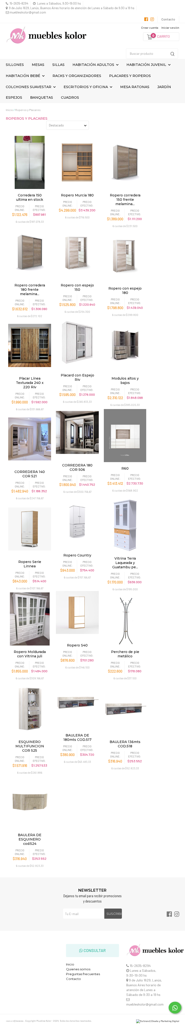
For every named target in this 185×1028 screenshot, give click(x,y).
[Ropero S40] (77, 612)
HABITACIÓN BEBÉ (23, 76)
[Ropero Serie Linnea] (29, 529)
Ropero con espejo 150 (77, 287)
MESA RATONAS (134, 87)
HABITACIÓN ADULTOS (94, 65)
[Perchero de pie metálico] (125, 619)
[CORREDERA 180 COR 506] (77, 432)
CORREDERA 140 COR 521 (29, 474)
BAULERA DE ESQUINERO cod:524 (29, 839)
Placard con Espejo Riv (77, 377)
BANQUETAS (41, 97)
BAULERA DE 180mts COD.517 (77, 737)
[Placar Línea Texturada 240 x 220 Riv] (29, 345)
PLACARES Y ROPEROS (130, 76)
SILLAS (58, 65)
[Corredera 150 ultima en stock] (29, 162)
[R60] (125, 435)
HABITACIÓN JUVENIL (146, 65)
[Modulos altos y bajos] (125, 345)
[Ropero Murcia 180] (77, 162)
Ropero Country (77, 555)
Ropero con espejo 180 (125, 290)
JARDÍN (164, 87)
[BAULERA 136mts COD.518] (125, 709)
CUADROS (70, 97)
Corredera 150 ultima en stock (29, 197)
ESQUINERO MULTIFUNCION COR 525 (29, 746)
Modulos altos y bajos (125, 380)
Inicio (9, 109)
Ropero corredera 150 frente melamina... (125, 199)
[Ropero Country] (77, 522)
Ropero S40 (77, 645)
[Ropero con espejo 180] (125, 255)
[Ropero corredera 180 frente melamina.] (29, 252)
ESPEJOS (14, 97)
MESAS (38, 65)
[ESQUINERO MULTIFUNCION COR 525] (29, 709)
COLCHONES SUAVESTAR (29, 87)
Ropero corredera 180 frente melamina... (29, 289)
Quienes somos (78, 969)
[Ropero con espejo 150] (77, 252)
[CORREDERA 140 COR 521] (29, 439)
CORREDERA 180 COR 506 (77, 467)
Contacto (168, 19)
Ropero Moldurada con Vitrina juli (30, 654)
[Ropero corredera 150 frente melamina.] (125, 162)
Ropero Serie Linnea (29, 564)
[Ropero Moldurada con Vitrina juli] (29, 619)
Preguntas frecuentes (83, 974)
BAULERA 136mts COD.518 (125, 744)
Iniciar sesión (170, 27)
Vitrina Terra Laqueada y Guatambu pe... (125, 562)
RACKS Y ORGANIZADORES (77, 76)
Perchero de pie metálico (125, 654)
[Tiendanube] (15, 1021)
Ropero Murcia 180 (77, 195)
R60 (125, 468)
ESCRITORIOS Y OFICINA (86, 87)
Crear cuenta (149, 27)
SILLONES (15, 65)
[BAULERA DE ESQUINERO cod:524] (29, 802)
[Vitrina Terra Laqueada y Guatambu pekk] (125, 525)
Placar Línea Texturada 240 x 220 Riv (30, 382)
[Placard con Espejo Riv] (77, 342)
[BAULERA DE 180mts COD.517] (77, 702)
